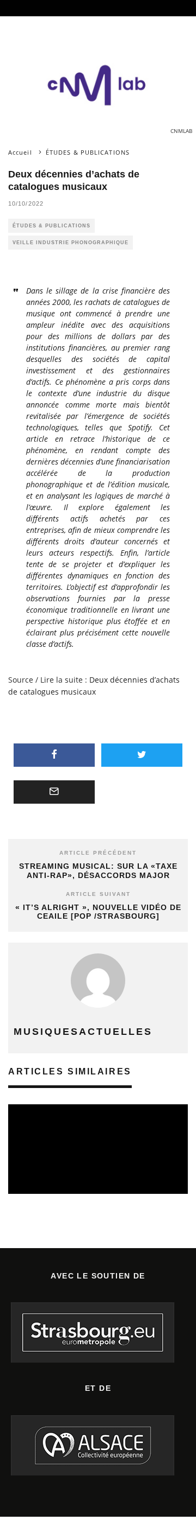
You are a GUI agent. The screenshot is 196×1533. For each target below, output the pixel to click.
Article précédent (98, 853)
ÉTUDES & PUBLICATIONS (51, 225)
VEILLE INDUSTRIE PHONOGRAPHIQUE (70, 242)
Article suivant (98, 894)
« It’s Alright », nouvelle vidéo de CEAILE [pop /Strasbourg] (98, 912)
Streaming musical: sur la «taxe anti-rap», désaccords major (98, 871)
